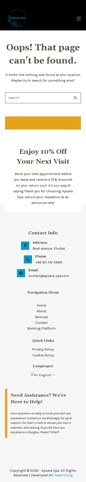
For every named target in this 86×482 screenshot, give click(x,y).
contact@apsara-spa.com (48, 276)
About (41, 311)
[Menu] (79, 18)
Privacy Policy (43, 349)
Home (41, 305)
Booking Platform (41, 328)
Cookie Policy (43, 355)
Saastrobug (63, 475)
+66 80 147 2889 (48, 262)
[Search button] (75, 98)
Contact (41, 323)
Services (41, 317)
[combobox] (37, 97)
